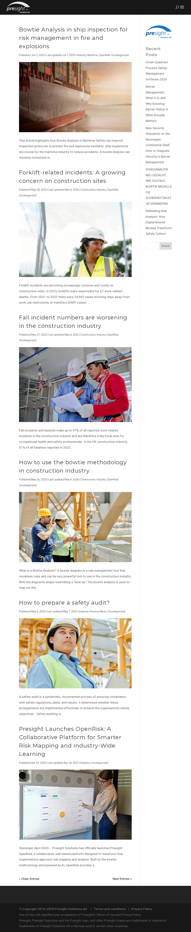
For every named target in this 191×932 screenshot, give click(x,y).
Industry (81, 55)
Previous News (98, 611)
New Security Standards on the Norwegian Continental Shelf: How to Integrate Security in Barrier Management (158, 145)
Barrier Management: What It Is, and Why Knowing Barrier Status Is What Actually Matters (157, 104)
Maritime (92, 55)
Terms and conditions (110, 909)
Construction (88, 189)
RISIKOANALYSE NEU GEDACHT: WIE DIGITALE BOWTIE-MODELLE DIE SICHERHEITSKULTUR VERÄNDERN (159, 186)
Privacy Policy (141, 909)
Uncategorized (120, 55)
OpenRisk (104, 55)
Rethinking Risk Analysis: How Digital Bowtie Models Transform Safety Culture (159, 222)
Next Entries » (122, 879)
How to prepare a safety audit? (64, 602)
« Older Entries (29, 879)
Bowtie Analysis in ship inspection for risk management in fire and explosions (73, 38)
